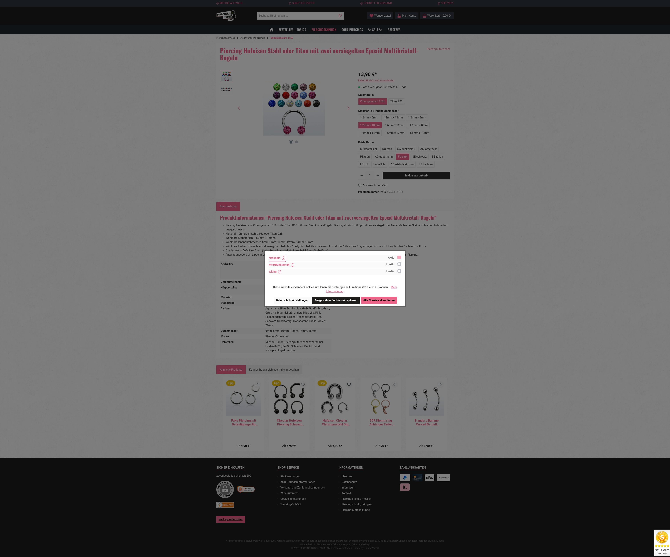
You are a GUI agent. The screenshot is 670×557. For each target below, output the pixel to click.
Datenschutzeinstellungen (292, 300)
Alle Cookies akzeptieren (379, 300)
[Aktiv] (401, 257)
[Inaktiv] (401, 264)
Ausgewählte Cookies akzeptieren (335, 300)
